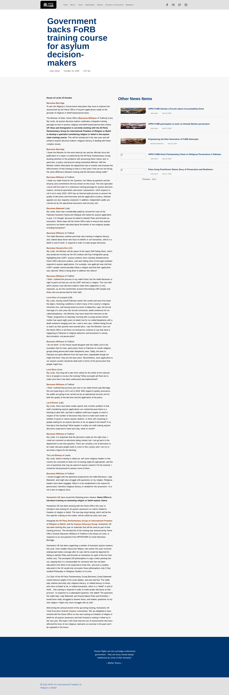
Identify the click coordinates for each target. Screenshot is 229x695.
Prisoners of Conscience (114, 5)
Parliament (129, 5)
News (81, 5)
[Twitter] (179, 4)
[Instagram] (186, 4)
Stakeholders (90, 5)
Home (66, 5)
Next (154, 179)
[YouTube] (173, 4)
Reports (100, 5)
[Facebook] (167, 4)
